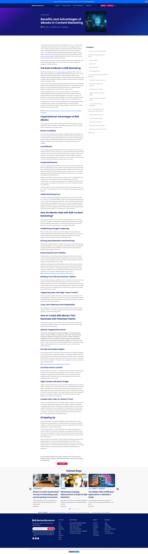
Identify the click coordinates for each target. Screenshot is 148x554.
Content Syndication (37, 488)
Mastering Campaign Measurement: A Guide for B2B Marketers (74, 494)
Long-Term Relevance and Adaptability (95, 104)
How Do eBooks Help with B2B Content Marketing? (97, 75)
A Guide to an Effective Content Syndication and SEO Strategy (59, 273)
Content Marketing (45, 14)
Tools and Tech (101, 488)
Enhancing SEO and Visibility (96, 89)
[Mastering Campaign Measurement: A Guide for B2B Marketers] (74, 480)
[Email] (8, 53)
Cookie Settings (71, 551)
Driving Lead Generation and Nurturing (96, 84)
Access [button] (102, 5)
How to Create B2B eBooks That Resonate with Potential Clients (96, 110)
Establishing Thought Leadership (97, 80)
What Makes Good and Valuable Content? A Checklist (57, 364)
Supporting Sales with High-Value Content (97, 99)
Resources (88, 5)
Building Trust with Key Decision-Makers (97, 93)
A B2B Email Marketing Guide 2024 (57, 512)
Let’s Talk (62, 463)
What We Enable (66, 5)
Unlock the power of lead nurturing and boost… (78, 512)
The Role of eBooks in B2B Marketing (97, 51)
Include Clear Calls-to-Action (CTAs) (98, 129)
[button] (117, 489)
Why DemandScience (78, 5)
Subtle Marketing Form (94, 71)
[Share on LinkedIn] (8, 48)
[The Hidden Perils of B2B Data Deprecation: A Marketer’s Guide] (101, 480)
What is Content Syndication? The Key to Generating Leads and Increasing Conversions (46, 494)
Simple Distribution (93, 67)
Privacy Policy (51, 533)
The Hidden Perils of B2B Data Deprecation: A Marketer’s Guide (101, 494)
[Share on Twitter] (8, 51)
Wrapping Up (91, 132)
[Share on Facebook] (8, 45)
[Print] (8, 56)
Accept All (77, 551)
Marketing (63, 488)
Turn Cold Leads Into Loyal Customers (101, 512)
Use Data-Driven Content (95, 122)
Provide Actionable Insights (95, 118)
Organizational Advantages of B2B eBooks (96, 55)
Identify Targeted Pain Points (96, 114)
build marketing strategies (54, 197)
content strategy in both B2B (65, 72)
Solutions (57, 5)
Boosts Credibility (93, 60)
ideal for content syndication (47, 56)
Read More (35, 506)
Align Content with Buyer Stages (97, 125)
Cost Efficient (92, 63)
